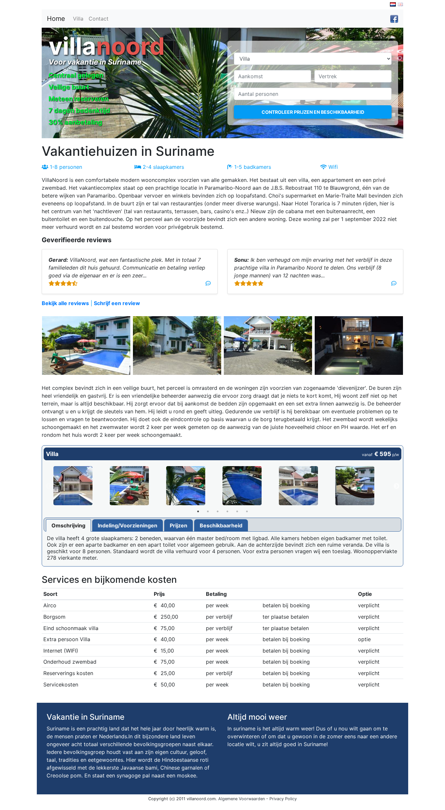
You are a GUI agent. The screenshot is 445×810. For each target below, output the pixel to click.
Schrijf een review (117, 303)
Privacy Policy (283, 798)
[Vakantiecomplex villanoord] (138, 485)
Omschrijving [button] (68, 525)
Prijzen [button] (178, 525)
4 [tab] (227, 511)
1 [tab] (198, 511)
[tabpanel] (81, 486)
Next (396, 486)
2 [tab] (208, 511)
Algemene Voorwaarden (241, 798)
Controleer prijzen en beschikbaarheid (313, 112)
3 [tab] (217, 511)
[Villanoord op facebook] (394, 18)
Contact (98, 18)
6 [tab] (247, 511)
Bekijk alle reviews (65, 303)
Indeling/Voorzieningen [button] (127, 525)
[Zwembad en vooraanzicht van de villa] (81, 485)
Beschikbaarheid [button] (221, 525)
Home (56, 18)
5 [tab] (237, 511)
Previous (48, 486)
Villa (78, 18)
